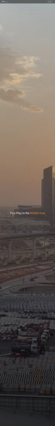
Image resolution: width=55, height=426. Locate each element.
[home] (25, 2)
